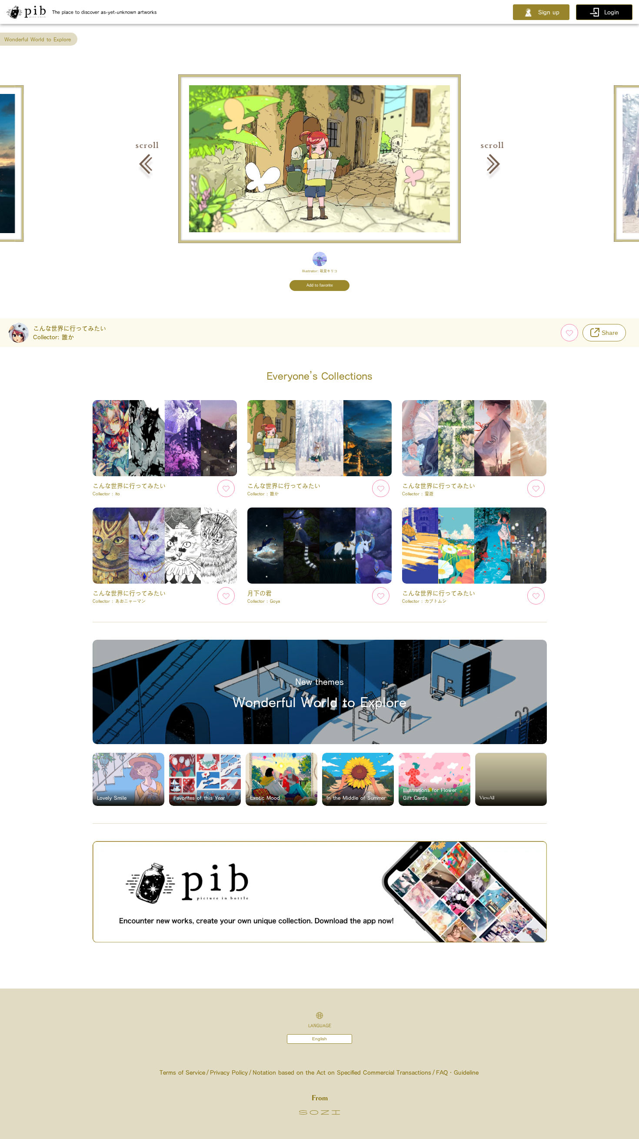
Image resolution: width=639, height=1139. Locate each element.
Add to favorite (319, 285)
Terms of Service (182, 1072)
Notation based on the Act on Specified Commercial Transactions (342, 1072)
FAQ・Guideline (457, 1072)
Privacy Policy (229, 1072)
